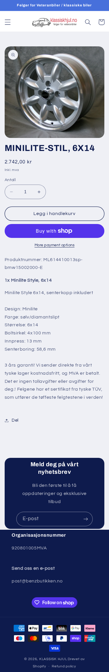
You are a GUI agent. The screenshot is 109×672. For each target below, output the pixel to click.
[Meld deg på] (85, 519)
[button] (7, 22)
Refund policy (64, 666)
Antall (10, 180)
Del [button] (15, 420)
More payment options (55, 245)
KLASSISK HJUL (53, 659)
